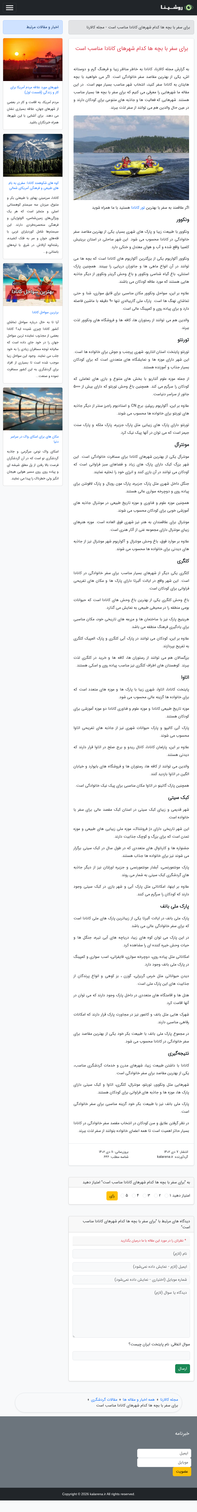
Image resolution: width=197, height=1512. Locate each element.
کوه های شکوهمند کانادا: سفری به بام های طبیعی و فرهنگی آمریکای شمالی (34, 186)
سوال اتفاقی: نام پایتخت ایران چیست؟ (159, 1344)
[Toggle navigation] (9, 8)
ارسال (182, 1369)
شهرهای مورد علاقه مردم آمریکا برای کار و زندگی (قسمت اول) (34, 90)
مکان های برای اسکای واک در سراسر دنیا (35, 439)
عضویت (182, 1471)
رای (112, 1196)
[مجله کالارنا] (176, 7)
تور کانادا (138, 208)
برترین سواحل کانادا (45, 312)
